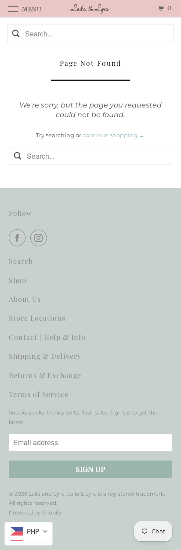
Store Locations (37, 317)
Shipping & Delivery (45, 356)
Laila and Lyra (47, 493)
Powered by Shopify (35, 512)
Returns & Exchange (45, 375)
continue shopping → (114, 135)
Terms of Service (39, 394)
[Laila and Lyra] (90, 8)
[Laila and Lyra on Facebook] (19, 237)
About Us (25, 299)
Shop (17, 280)
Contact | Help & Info (47, 337)
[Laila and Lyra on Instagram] (40, 237)
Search (21, 260)
